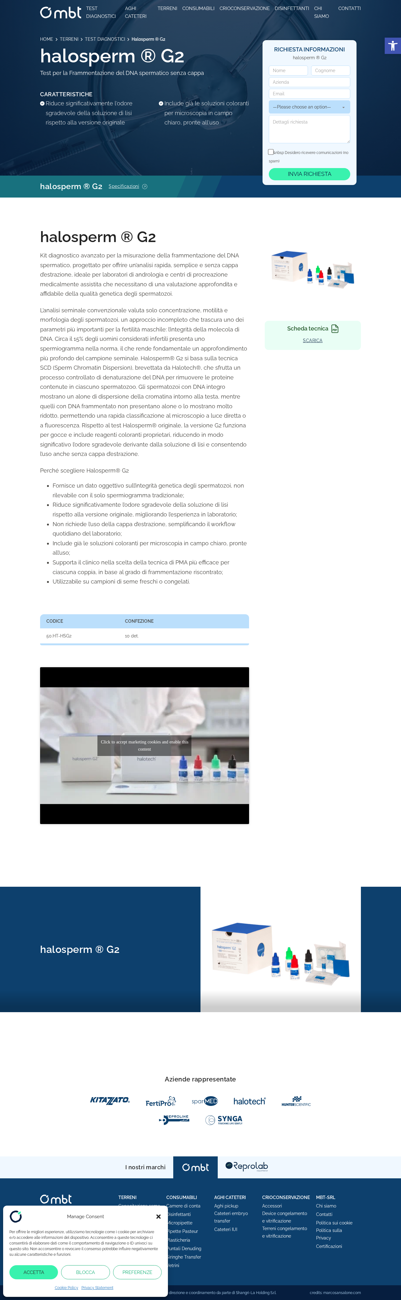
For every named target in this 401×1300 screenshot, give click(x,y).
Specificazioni (124, 186)
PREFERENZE (137, 1272)
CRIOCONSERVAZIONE (245, 8)
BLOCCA (85, 1272)
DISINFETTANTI (292, 8)
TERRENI (167, 8)
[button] (393, 46)
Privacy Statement (97, 1288)
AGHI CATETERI (136, 12)
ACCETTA (33, 1272)
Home (46, 39)
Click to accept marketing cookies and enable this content (144, 746)
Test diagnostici (101, 12)
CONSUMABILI (198, 8)
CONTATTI (349, 8)
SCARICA (313, 340)
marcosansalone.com (342, 1293)
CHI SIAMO (321, 12)
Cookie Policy (66, 1288)
